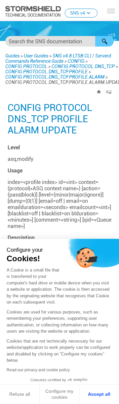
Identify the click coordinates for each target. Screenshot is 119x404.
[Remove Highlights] (108, 91)
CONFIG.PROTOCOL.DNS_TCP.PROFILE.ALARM (54, 77)
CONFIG (76, 61)
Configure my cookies (59, 394)
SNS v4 (77, 13)
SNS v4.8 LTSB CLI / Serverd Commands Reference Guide (58, 58)
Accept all (99, 394)
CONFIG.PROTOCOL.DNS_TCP (83, 66)
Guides (12, 55)
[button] (104, 41)
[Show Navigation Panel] (111, 11)
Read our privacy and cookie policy (38, 370)
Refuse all (19, 394)
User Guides (36, 55)
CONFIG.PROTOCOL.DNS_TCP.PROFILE (46, 71)
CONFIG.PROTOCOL (26, 66)
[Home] (98, 91)
